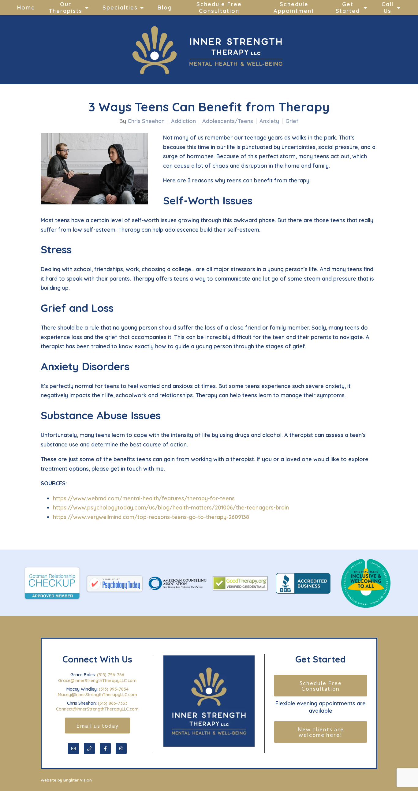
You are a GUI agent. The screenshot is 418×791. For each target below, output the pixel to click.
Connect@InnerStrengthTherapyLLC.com (97, 709)
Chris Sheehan (146, 121)
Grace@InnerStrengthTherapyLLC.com (97, 680)
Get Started (348, 7)
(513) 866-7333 (113, 703)
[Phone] (89, 748)
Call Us (388, 7)
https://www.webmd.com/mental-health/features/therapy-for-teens (144, 498)
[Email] (73, 748)
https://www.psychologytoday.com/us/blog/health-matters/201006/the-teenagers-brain (171, 507)
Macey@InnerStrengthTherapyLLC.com (97, 694)
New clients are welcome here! (321, 732)
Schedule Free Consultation (219, 7)
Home (26, 7)
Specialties (120, 7)
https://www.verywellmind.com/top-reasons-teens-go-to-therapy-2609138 (151, 516)
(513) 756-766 (110, 674)
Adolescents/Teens (227, 121)
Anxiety (269, 121)
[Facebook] (105, 748)
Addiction (183, 121)
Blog (165, 7)
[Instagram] (121, 748)
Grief (292, 121)
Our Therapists (65, 7)
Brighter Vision (77, 780)
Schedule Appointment (294, 7)
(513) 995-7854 (114, 689)
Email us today (97, 725)
